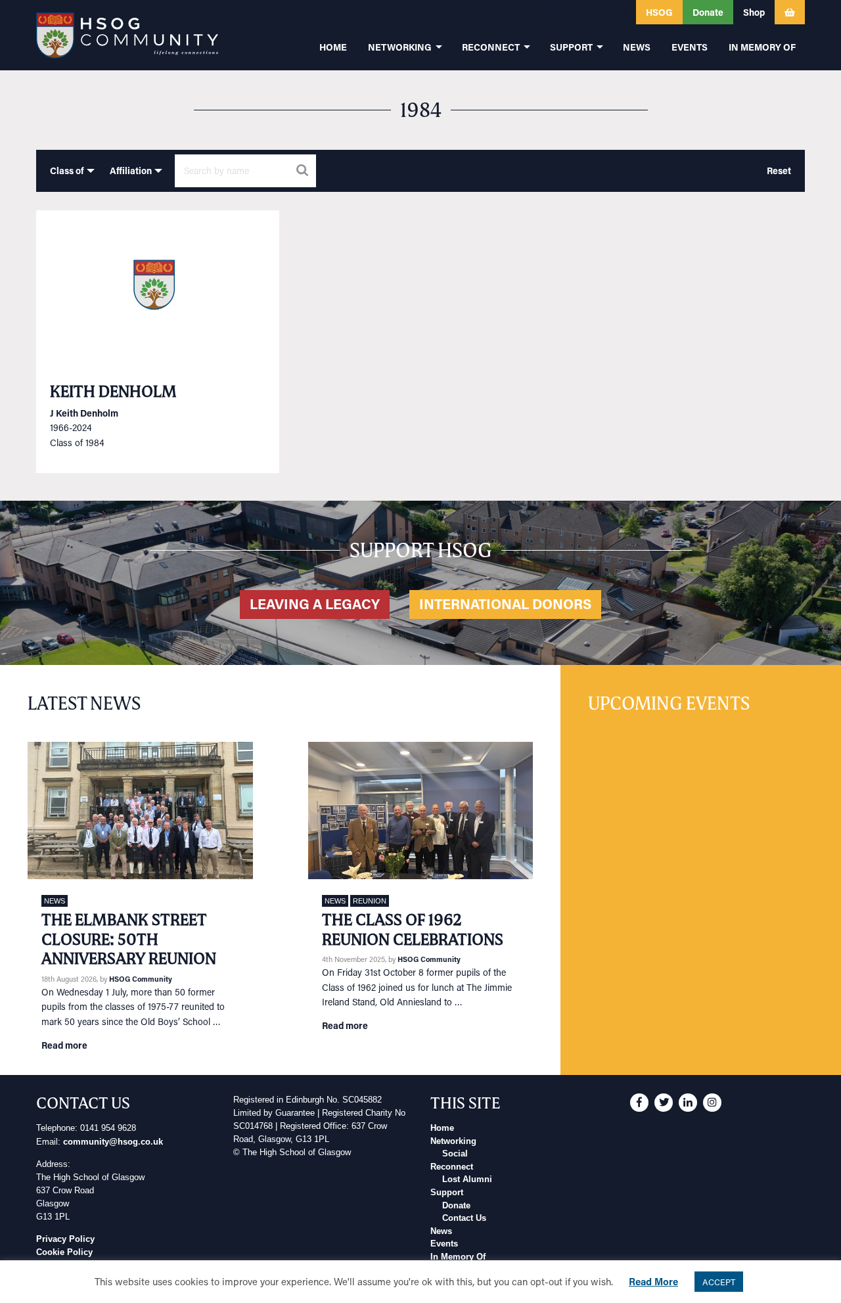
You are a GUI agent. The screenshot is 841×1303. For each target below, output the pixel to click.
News (54, 901)
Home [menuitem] (333, 47)
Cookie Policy (64, 1252)
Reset (779, 170)
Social (455, 1153)
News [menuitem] (636, 47)
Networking (453, 1141)
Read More (653, 1281)
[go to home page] (127, 35)
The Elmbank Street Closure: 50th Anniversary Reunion (128, 939)
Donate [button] (708, 12)
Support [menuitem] (571, 47)
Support (446, 1192)
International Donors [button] (505, 604)
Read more (64, 1045)
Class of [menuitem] (67, 170)
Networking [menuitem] (400, 47)
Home (442, 1128)
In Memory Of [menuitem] (762, 47)
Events (444, 1243)
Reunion (369, 901)
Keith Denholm (113, 391)
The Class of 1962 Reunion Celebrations (412, 929)
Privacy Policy (65, 1239)
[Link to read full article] (157, 289)
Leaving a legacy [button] (315, 604)
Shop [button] (754, 12)
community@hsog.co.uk (113, 1142)
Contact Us (464, 1218)
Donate (456, 1205)
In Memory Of (458, 1257)
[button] (551, 12)
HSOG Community (140, 979)
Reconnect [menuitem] (491, 47)
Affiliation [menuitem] (131, 170)
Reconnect (451, 1167)
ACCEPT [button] (718, 1281)
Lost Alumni (467, 1179)
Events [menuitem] (689, 47)
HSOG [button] (659, 12)
